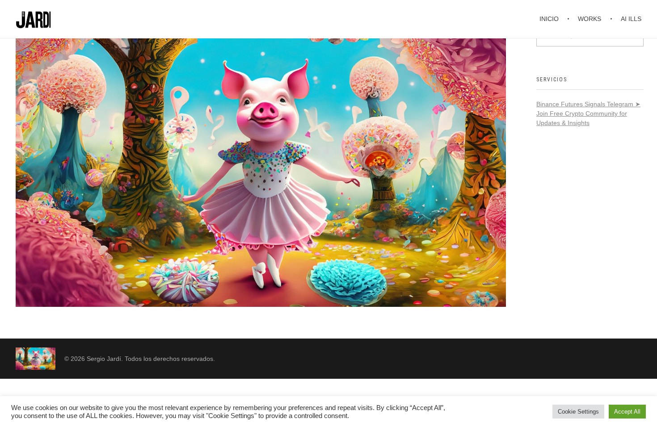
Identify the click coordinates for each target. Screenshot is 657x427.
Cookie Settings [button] (578, 411)
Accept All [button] (627, 411)
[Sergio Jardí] (35, 358)
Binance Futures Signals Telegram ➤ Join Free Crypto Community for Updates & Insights (588, 113)
